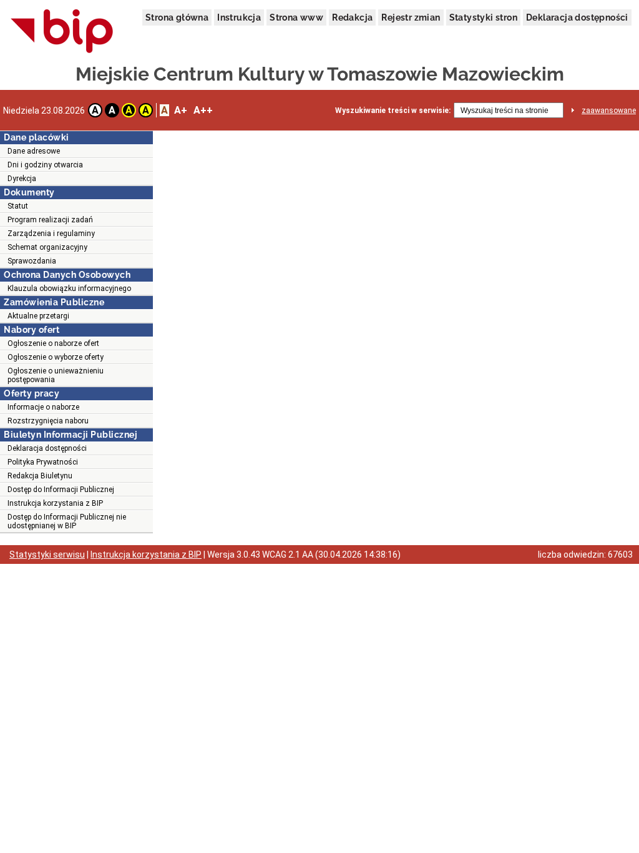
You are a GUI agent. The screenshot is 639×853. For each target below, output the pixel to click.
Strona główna (176, 17)
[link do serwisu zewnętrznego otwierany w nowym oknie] (62, 32)
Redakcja (352, 17)
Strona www (296, 17)
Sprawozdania (31, 261)
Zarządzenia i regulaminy (51, 233)
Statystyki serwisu (47, 555)
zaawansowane (609, 110)
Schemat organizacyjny (47, 247)
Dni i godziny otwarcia (45, 164)
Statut (17, 206)
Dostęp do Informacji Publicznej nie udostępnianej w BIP (66, 521)
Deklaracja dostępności (577, 17)
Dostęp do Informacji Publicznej (60, 489)
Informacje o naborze (43, 407)
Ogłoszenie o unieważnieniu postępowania (55, 375)
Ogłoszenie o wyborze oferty (55, 357)
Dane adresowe (33, 151)
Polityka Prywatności (42, 462)
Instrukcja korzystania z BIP (55, 503)
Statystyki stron (483, 17)
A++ (203, 110)
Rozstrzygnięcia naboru (48, 421)
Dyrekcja (21, 178)
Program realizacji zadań (50, 219)
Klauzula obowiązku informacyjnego (69, 288)
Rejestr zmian (410, 17)
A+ (180, 110)
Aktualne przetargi (38, 316)
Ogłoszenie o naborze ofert (53, 343)
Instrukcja (239, 17)
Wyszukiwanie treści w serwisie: (393, 110)
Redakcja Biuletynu (39, 475)
